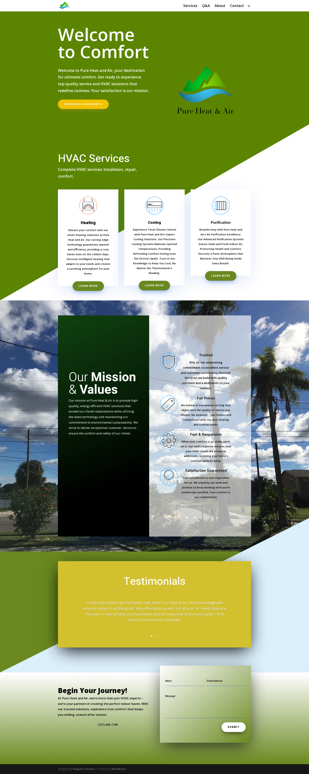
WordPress (119, 769)
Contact (237, 6)
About (220, 6)
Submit (234, 727)
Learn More (88, 286)
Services (190, 6)
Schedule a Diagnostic (83, 104)
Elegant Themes (83, 769)
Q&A (206, 6)
